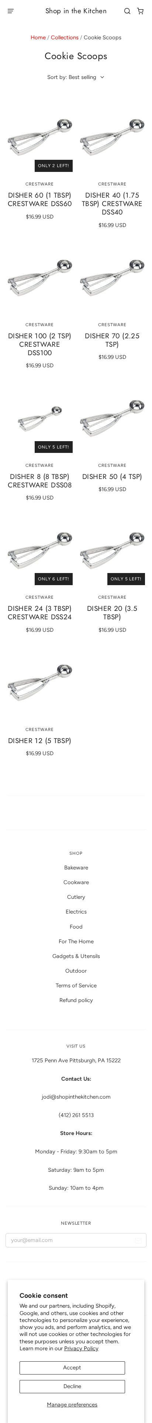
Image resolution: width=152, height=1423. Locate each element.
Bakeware (76, 867)
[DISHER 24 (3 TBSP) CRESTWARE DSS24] (40, 552)
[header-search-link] (127, 11)
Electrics (76, 911)
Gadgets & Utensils (76, 956)
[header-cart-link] (140, 11)
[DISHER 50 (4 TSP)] (112, 420)
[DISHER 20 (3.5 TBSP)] (112, 552)
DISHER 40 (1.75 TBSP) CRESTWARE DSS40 (112, 203)
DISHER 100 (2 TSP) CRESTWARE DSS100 (40, 344)
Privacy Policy (81, 1348)
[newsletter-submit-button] (138, 1242)
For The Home (76, 941)
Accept (72, 1367)
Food (76, 926)
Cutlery (76, 897)
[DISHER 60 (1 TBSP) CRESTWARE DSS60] (40, 139)
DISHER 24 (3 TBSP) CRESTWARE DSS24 (40, 613)
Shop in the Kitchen (76, 11)
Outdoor (76, 971)
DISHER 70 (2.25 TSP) (112, 340)
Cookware (76, 882)
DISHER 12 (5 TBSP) (40, 741)
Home (38, 37)
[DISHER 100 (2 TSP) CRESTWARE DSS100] (40, 280)
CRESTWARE (39, 184)
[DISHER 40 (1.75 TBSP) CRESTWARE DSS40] (112, 139)
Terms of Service (76, 985)
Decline (72, 1386)
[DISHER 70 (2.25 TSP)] (112, 280)
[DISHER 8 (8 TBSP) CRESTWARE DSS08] (40, 420)
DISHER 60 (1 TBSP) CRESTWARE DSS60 (40, 199)
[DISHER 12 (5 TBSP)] (40, 684)
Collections (65, 37)
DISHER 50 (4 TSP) (112, 477)
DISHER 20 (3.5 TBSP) (112, 613)
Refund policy (76, 1000)
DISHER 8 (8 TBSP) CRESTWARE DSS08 (40, 481)
